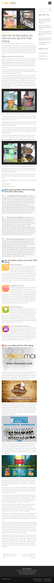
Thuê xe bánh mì (47, 579)
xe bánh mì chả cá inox (28, 43)
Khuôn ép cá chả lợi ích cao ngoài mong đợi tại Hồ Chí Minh (45, 27)
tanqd (14, 43)
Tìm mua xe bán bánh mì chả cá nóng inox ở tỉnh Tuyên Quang (28, 556)
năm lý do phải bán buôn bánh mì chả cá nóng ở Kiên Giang (45, 21)
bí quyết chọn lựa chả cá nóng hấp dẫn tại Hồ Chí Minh (10, 556)
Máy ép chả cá (38, 580)
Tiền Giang (13, 85)
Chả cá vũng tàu (48, 580)
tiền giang (20, 43)
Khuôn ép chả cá (43, 56)
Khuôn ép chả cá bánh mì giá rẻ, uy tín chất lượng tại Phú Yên (45, 33)
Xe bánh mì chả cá (6, 32)
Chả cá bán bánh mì (43, 53)
